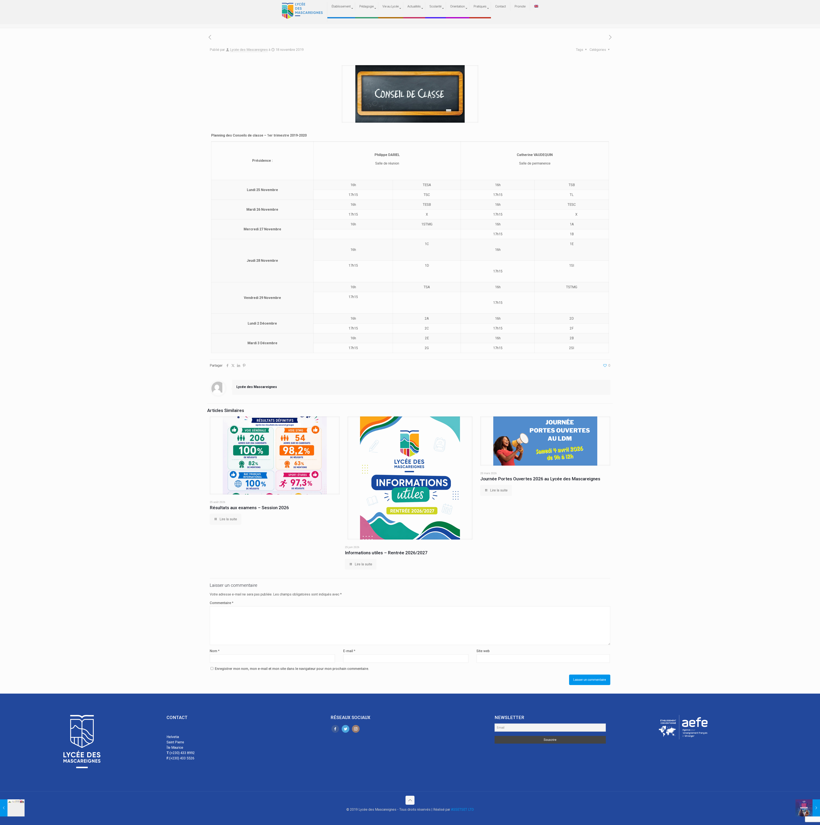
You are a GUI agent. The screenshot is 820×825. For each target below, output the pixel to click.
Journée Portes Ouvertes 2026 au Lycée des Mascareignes (540, 478)
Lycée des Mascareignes (249, 50)
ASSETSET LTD (462, 809)
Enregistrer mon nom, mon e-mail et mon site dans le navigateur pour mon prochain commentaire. (292, 669)
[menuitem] (341, 15)
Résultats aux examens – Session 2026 (249, 507)
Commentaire (221, 603)
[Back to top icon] (410, 800)
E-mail (349, 651)
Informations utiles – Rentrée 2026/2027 (386, 552)
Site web (483, 651)
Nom (215, 651)
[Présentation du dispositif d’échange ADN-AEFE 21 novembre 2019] (807, 807)
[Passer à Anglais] (536, 6)
